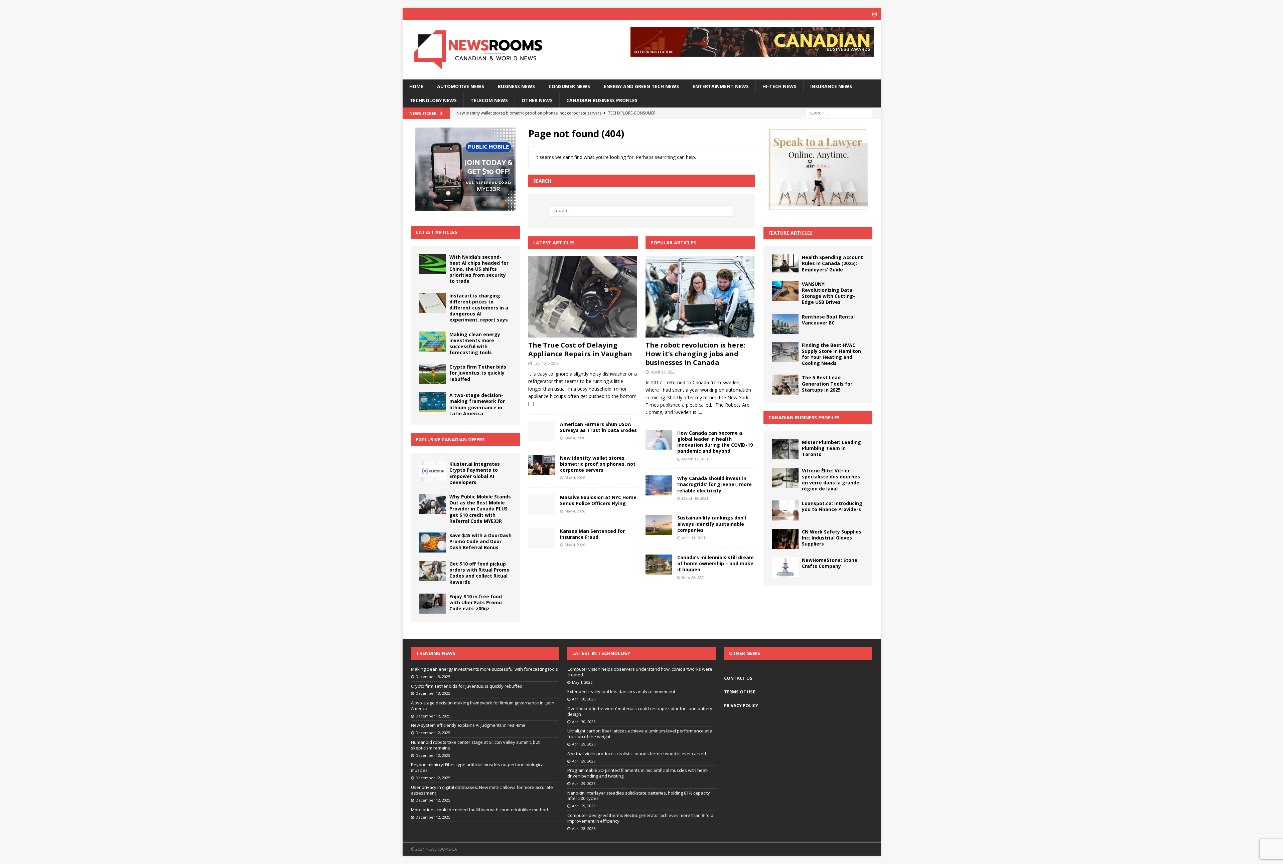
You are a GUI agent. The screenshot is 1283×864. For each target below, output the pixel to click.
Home (416, 86)
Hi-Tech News (779, 86)
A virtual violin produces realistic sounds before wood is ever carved (636, 753)
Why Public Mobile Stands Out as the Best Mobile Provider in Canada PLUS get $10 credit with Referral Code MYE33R (480, 508)
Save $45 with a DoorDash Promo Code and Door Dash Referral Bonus (480, 541)
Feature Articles (790, 233)
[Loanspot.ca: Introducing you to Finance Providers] (785, 510)
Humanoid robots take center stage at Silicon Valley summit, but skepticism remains (475, 745)
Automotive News (460, 86)
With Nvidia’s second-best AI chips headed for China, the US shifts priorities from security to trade (479, 269)
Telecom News (489, 100)
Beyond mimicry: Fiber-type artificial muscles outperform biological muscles (478, 767)
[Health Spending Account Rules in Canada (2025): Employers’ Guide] (785, 263)
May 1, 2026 (582, 682)
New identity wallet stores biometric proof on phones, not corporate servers (597, 464)
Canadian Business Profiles (601, 100)
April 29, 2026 (583, 743)
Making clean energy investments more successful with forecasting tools (474, 343)
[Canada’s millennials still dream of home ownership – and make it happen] (659, 565)
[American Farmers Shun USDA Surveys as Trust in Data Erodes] (541, 431)
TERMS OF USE (739, 692)
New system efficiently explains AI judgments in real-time (468, 725)
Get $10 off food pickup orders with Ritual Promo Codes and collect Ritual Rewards (479, 573)
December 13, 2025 (433, 676)
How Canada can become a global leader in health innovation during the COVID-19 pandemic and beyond (715, 442)
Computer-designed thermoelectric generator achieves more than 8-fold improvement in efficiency (640, 818)
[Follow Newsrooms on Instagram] (875, 14)
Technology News (433, 100)
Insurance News (831, 86)
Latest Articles (436, 232)
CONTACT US (738, 678)
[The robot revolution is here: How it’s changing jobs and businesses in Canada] (700, 297)
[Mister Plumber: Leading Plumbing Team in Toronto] (785, 449)
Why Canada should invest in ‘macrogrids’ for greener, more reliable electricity (714, 484)
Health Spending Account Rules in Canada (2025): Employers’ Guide (832, 263)
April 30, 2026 (583, 698)
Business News (516, 86)
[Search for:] (839, 113)
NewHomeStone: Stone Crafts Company (829, 563)
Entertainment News (721, 86)
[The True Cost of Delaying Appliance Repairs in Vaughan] (582, 297)
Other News (537, 100)
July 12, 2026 (546, 363)
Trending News (435, 653)
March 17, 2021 (695, 458)
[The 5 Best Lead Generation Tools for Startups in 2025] (785, 385)
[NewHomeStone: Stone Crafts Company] (785, 567)
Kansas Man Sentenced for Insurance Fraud (592, 534)
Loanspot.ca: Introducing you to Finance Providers (832, 506)
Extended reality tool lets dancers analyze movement (621, 691)
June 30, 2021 (693, 577)
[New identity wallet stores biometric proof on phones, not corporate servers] (541, 465)
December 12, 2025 (433, 715)
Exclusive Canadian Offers (450, 439)
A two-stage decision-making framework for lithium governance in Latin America (477, 404)
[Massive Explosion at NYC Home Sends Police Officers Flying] (541, 504)
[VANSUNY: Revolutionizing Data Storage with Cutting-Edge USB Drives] (785, 291)
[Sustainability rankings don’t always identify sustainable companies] (659, 525)
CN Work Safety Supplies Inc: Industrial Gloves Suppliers (831, 537)
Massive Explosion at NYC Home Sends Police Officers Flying (598, 500)
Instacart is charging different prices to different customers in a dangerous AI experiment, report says (478, 307)
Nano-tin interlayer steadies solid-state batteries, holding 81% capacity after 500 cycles (638, 796)
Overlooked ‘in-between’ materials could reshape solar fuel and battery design (639, 711)
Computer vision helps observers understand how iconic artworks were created (639, 672)
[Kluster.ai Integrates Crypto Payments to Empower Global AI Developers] (432, 471)
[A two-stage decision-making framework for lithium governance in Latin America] (432, 402)
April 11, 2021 (664, 372)
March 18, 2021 (695, 498)
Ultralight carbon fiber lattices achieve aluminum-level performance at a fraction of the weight (639, 733)
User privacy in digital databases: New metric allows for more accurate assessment (482, 790)
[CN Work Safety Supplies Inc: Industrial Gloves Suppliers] (785, 539)
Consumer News (569, 86)
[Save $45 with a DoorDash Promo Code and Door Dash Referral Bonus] (432, 542)
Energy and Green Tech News (641, 86)
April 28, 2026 (583, 828)
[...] (531, 403)
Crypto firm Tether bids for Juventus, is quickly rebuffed (477, 373)
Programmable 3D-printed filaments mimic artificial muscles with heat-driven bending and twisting (637, 773)
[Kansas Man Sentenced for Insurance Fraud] (541, 538)
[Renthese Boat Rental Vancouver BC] (785, 324)
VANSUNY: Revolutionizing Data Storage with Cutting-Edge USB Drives (828, 293)
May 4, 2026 (575, 437)
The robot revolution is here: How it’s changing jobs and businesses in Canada (695, 354)
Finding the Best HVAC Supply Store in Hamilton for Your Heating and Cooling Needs (831, 354)
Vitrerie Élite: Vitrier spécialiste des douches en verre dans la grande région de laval (831, 479)
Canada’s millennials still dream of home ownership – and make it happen (715, 563)
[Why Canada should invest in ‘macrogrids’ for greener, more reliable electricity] (659, 485)
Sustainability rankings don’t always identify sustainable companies (712, 523)
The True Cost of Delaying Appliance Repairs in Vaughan (580, 349)
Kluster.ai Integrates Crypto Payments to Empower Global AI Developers (474, 473)
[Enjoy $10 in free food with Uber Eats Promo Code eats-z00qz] (432, 604)
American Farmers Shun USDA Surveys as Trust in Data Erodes (598, 427)
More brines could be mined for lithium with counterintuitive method (479, 810)
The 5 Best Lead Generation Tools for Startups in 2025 (827, 383)
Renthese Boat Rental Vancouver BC (828, 319)
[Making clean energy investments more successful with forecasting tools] (432, 342)
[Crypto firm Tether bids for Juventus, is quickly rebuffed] (432, 374)
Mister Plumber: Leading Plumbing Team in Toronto (831, 448)
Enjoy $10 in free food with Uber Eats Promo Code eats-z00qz (475, 602)
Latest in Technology (601, 653)
